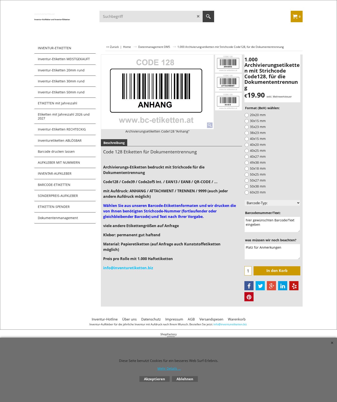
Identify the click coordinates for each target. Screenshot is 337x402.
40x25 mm (258, 150)
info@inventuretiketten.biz (128, 267)
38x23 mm (258, 132)
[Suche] (208, 16)
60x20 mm (258, 192)
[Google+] (271, 285)
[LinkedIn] (282, 285)
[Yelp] (293, 285)
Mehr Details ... (169, 368)
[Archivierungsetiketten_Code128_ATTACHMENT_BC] (228, 83)
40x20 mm (258, 144)
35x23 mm (258, 127)
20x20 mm (258, 115)
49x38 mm (258, 162)
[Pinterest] (249, 296)
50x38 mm (258, 186)
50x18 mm (258, 168)
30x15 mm (258, 121)
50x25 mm (258, 174)
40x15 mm (258, 138)
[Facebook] (249, 285)
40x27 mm (258, 156)
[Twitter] (260, 285)
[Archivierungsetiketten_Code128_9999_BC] (228, 102)
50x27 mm (258, 180)
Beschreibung (114, 143)
